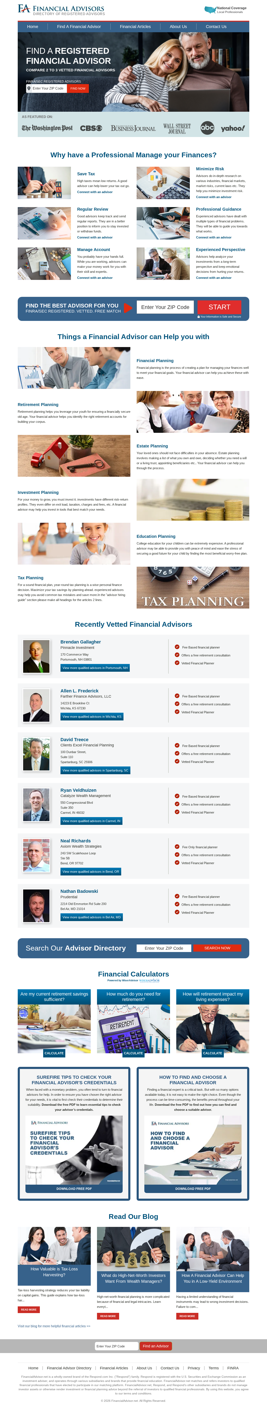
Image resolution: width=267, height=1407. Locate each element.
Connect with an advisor (95, 192)
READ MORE (29, 1309)
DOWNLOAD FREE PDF (74, 1188)
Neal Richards (75, 840)
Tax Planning (30, 577)
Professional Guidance (218, 209)
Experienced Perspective (220, 249)
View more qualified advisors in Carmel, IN (91, 821)
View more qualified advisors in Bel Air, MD (92, 917)
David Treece (74, 739)
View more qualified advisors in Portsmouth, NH (95, 668)
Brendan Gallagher (80, 642)
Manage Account (93, 249)
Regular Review (92, 209)
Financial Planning (155, 360)
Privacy (194, 1368)
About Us (178, 26)
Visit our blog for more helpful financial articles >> (54, 1326)
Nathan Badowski (79, 891)
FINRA (233, 1368)
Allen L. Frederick (79, 690)
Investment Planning (38, 492)
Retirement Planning (38, 404)
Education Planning (156, 536)
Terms (214, 1368)
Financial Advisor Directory (69, 1368)
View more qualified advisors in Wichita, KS (92, 716)
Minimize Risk (210, 169)
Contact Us (216, 26)
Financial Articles (135, 26)
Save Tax (86, 174)
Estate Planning (152, 446)
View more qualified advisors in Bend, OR (91, 871)
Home (32, 26)
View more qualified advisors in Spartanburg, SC (95, 770)
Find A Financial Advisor (79, 26)
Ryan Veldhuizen (78, 790)
